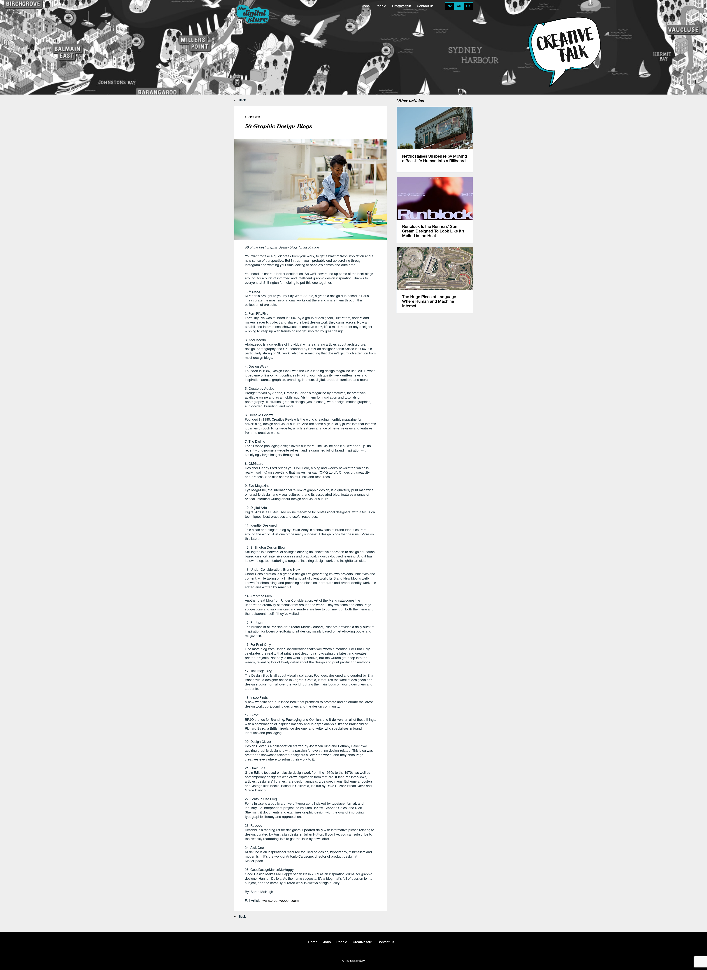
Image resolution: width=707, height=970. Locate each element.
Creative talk (401, 6)
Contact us (425, 6)
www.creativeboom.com (280, 900)
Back (242, 100)
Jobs (366, 6)
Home (312, 942)
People (380, 6)
